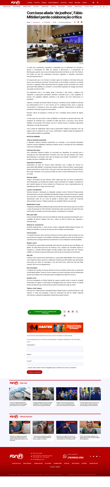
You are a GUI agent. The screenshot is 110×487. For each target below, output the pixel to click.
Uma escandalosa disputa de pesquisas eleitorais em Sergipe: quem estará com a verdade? (18, 404)
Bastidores (61, 6)
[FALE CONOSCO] (65, 456)
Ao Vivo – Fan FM (88, 6)
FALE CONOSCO (73, 454)
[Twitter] (100, 6)
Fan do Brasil (17, 6)
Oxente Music (78, 6)
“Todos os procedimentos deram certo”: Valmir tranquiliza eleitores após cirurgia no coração (42, 437)
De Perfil (69, 6)
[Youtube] (103, 6)
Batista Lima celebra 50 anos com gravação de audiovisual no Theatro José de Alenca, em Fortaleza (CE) (66, 437)
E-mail (29, 361)
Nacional (77, 2)
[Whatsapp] (106, 6)
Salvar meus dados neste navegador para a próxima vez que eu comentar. (52, 367)
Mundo (84, 2)
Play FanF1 (36, 6)
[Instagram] (97, 6)
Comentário (31, 345)
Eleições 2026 (7, 6)
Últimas (29, 2)
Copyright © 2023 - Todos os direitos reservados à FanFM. (81, 474)
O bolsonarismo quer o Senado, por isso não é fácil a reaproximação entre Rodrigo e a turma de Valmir (89, 404)
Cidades (43, 2)
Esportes (64, 2)
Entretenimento (53, 2)
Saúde (71, 2)
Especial (53, 6)
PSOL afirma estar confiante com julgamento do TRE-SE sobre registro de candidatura (90, 437)
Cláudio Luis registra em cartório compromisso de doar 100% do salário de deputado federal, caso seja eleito (19, 438)
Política (37, 2)
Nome (29, 354)
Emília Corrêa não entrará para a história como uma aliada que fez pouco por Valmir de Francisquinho (66, 404)
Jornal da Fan (27, 6)
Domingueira (45, 6)
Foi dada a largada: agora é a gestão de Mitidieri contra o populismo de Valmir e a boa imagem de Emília (43, 404)
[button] (93, 2)
